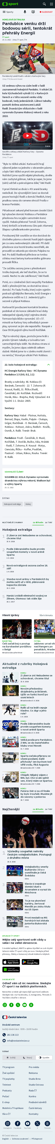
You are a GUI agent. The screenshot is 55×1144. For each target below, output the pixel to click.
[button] (27, 136)
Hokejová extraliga (13, 19)
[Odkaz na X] (18, 1005)
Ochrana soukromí (20, 1138)
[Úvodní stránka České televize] (14, 1017)
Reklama (33, 1072)
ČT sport (5, 37)
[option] (11, 1058)
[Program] (33, 11)
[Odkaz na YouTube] (24, 1005)
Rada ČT (33, 1090)
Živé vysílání (8, 1072)
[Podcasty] (25, 11)
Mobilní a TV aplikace (12, 1108)
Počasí (5, 1096)
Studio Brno (35, 1078)
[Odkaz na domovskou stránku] (14, 4)
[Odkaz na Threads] (31, 1005)
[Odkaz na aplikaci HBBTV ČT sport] (11, 969)
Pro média (34, 1067)
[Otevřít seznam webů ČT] (51, 4)
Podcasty (7, 1090)
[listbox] (27, 1057)
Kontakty (33, 1113)
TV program (8, 1067)
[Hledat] (44, 4)
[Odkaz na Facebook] (11, 1005)
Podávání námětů (37, 1102)
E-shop (6, 1102)
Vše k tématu (46, 615)
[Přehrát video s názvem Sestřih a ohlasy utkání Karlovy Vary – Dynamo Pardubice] (27, 136)
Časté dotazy (35, 1108)
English (5, 1138)
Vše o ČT (6, 1113)
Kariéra (32, 1096)
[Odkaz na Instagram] (4, 1005)
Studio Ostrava (36, 1084)
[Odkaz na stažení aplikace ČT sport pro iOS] (11, 962)
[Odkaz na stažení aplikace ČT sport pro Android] (30, 962)
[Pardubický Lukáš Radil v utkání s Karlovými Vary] (27, 58)
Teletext (6, 1084)
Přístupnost (37, 1138)
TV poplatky (8, 1078)
